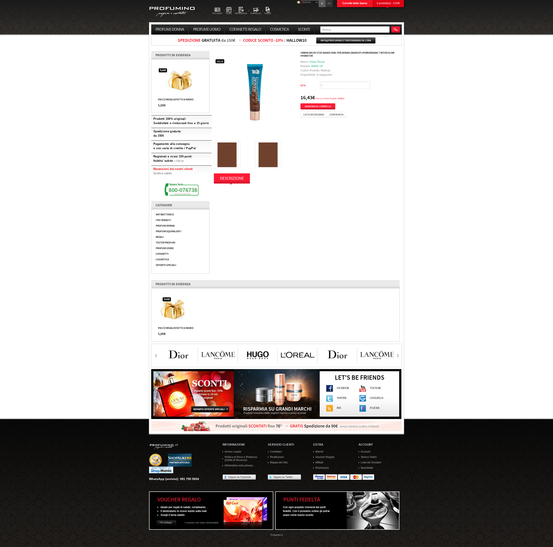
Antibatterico (165, 214)
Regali (160, 236)
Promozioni (322, 467)
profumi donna (170, 29)
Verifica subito (162, 173)
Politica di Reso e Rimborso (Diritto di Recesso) (241, 459)
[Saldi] (180, 80)
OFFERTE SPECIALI (166, 264)
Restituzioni (277, 457)
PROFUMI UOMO (165, 248)
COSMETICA (162, 259)
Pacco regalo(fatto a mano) (176, 99)
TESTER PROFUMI (165, 242)
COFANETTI (162, 253)
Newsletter (367, 467)
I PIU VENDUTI (163, 219)
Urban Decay (317, 61)
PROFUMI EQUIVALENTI (168, 231)
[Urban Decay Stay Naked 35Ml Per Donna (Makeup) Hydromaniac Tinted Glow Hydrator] (255, 92)
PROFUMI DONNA (165, 225)
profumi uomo (206, 29)
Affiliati (319, 462)
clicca (180, 160)
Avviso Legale (233, 451)
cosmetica (279, 29)
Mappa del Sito (279, 462)
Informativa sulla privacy (239, 465)
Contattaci (276, 451)
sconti (304, 29)
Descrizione (232, 178)
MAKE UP (317, 66)
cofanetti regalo (245, 29)
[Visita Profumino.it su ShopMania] (161, 469)
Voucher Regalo (324, 457)
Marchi (319, 451)
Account (365, 451)
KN (329, 3)
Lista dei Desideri (371, 462)
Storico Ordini (369, 457)
